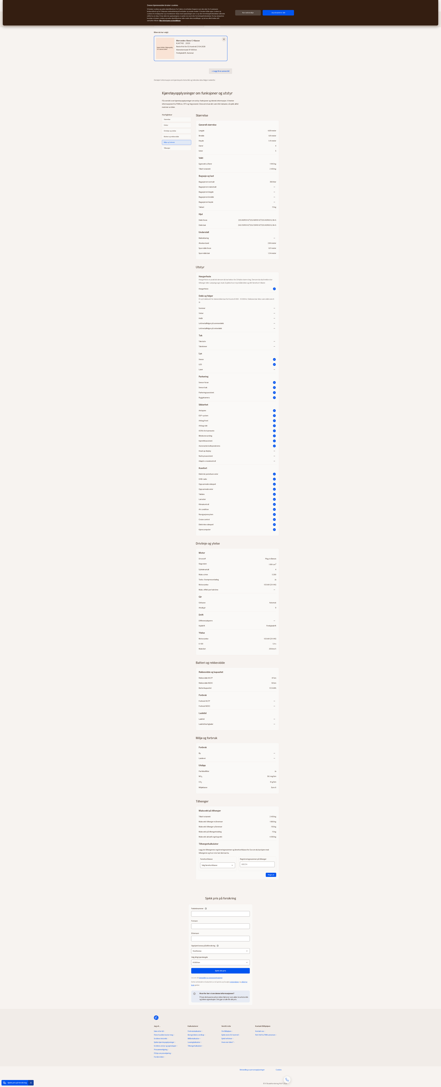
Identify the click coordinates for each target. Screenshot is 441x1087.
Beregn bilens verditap (196, 1035)
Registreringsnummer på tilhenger (253, 859)
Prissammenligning (160, 1050)
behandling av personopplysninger (210, 978)
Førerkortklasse (206, 859)
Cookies (279, 1070)
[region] (220, 12)
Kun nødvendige (248, 13)
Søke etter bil (159, 1031)
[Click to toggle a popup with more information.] (205, 908)
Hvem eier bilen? (227, 1042)
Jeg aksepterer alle (278, 13)
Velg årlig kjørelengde (199, 957)
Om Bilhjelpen (226, 1031)
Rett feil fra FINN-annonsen (265, 1035)
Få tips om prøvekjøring (162, 1053)
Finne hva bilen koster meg (163, 1035)
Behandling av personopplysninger (252, 1070)
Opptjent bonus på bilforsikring (203, 946)
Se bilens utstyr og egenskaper (165, 1046)
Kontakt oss (259, 1031)
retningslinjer (234, 982)
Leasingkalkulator (194, 1042)
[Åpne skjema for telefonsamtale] (287, 1079)
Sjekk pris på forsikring (17, 1083)
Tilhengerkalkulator (195, 1046)
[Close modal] (224, 39)
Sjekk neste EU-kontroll (230, 1035)
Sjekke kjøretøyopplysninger (164, 1042)
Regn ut (271, 875)
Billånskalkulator (193, 1039)
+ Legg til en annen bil (220, 71)
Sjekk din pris (220, 971)
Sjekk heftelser (226, 1039)
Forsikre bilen (159, 1057)
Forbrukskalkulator (194, 1031)
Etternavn (195, 933)
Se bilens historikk (160, 1039)
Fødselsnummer (197, 908)
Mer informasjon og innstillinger (170, 21)
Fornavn (194, 921)
